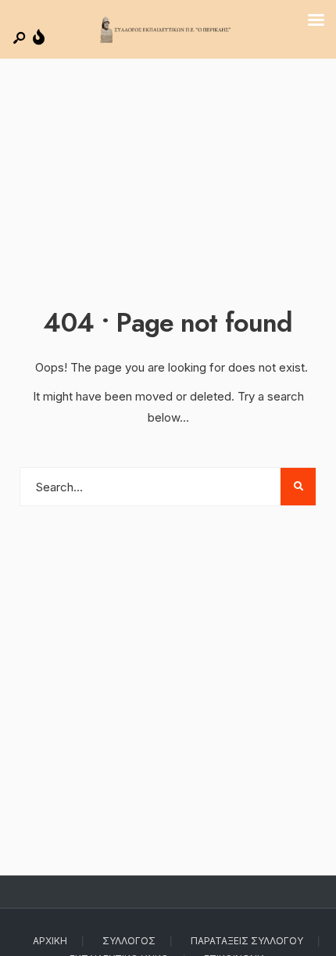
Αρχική (50, 941)
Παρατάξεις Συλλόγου (247, 941)
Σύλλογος (128, 941)
